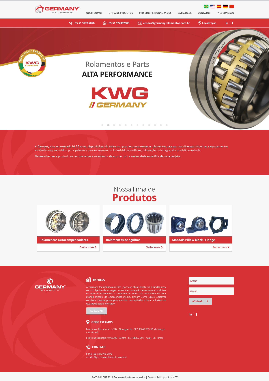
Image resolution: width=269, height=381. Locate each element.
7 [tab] (137, 125)
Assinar (197, 301)
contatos (204, 12)
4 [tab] (120, 125)
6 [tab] (132, 125)
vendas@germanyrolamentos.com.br (166, 23)
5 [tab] (126, 125)
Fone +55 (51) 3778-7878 (99, 353)
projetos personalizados (155, 12)
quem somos (94, 12)
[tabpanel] (134, 78)
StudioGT (172, 377)
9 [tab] (149, 125)
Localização (209, 23)
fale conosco (225, 12)
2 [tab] (108, 125)
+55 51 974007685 (118, 23)
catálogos (185, 12)
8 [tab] (143, 125)
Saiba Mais (96, 311)
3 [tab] (114, 125)
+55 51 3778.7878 (84, 23)
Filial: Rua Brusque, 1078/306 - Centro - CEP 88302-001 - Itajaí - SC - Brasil (124, 337)
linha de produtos (121, 12)
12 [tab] (167, 125)
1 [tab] (102, 125)
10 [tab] (155, 125)
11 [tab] (161, 125)
